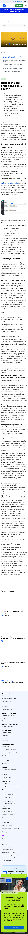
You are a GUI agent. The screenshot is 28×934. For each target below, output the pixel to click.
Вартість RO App (6, 847)
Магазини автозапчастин (8, 803)
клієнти (3, 78)
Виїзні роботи (5, 792)
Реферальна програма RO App (10, 857)
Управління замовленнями (9, 698)
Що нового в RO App (7, 849)
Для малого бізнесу (7, 820)
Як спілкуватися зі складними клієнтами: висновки (13, 72)
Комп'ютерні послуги (7, 746)
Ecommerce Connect (7, 732)
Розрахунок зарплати (7, 720)
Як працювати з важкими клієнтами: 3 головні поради (14, 60)
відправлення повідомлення (9, 183)
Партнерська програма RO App (10, 855)
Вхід (25, 1)
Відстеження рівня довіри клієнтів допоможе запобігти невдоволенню (14, 56)
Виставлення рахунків (7, 709)
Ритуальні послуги (6, 777)
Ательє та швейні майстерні (9, 769)
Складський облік (6, 706)
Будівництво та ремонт (8, 797)
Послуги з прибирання (8, 772)
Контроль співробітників (8, 715)
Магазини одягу (6, 808)
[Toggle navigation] (25, 5)
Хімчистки (4, 774)
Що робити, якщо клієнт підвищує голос (13, 68)
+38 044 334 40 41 (18, 1)
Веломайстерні (6, 783)
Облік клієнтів (5, 704)
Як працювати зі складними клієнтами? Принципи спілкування (12, 65)
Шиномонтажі (5, 760)
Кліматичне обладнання (8, 794)
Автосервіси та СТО (7, 758)
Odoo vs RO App (6, 841)
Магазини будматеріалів (8, 814)
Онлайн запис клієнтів (7, 696)
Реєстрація (19, 5)
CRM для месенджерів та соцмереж (11, 828)
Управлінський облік (7, 726)
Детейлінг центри (6, 763)
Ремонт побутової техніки (9, 749)
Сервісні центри (6, 822)
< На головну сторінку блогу (9, 21)
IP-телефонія (5, 738)
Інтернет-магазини (7, 806)
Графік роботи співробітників (9, 718)
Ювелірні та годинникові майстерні (11, 786)
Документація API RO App (8, 852)
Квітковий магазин (7, 811)
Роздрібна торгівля (7, 825)
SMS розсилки (5, 740)
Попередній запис (6, 701)
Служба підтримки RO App (8, 860)
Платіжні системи (6, 735)
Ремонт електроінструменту (9, 752)
